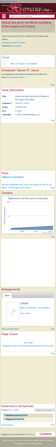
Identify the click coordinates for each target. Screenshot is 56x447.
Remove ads (7, 5)
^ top (52, 85)
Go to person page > (16, 77)
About (5, 440)
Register (48, 10)
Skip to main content (8, 1)
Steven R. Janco (22, 103)
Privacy (19, 440)
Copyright (12, 440)
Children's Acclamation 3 (13, 177)
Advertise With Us (39, 440)
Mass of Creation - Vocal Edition (24, 64)
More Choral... (25, 313)
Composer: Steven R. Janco (14, 43)
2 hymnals (17, 46)
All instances (7, 425)
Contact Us (27, 440)
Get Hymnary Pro (35, 443)
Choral (5, 57)
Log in (38, 10)
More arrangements (10, 329)
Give (26, 443)
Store (7, 295)
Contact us (29, 434)
